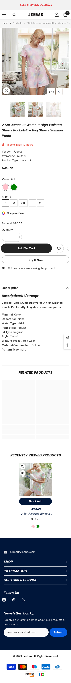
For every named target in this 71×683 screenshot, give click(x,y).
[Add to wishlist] (59, 248)
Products (17, 23)
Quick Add (35, 501)
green (38, 526)
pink (33, 526)
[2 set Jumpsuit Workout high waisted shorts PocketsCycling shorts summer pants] (35, 479)
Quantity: (7, 229)
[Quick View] (22, 473)
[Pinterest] (14, 600)
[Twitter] (23, 600)
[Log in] (57, 15)
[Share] (66, 248)
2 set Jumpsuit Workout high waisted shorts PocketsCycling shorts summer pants (35, 514)
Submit (58, 632)
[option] (35, 61)
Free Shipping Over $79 (36, 4)
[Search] (14, 15)
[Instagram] (4, 600)
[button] (59, 91)
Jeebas (17, 151)
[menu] (4, 14)
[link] (18, 431)
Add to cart (27, 248)
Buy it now (35, 260)
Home (5, 23)
